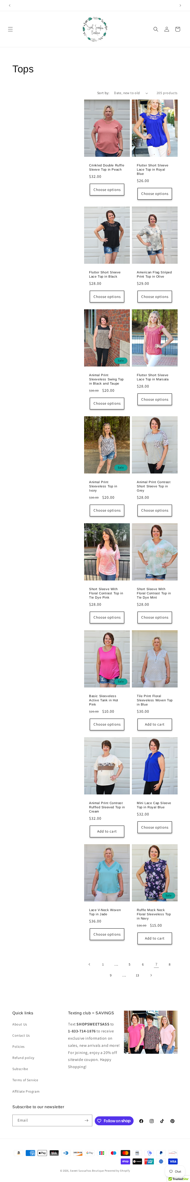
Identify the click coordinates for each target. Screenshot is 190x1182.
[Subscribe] (86, 1120)
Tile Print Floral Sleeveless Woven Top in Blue (155, 700)
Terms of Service (25, 1080)
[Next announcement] (180, 5)
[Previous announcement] (9, 5)
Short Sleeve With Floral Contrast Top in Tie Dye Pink (106, 593)
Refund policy (23, 1057)
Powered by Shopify (117, 1170)
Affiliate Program (26, 1091)
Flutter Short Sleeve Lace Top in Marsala (152, 377)
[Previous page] (89, 964)
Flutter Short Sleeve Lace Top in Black (105, 274)
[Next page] (150, 975)
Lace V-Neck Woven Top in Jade (105, 912)
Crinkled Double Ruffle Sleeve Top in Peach (106, 167)
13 (137, 975)
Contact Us (21, 1035)
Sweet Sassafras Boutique (87, 1170)
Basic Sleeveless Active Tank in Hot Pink (103, 700)
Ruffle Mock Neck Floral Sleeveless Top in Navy (154, 914)
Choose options (107, 189)
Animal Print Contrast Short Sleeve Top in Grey (154, 486)
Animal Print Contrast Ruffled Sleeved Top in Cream (107, 807)
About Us (19, 1024)
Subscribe (20, 1069)
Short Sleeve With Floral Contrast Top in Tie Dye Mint (154, 593)
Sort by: (103, 93)
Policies (18, 1046)
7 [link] (156, 964)
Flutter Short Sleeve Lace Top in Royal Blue (152, 169)
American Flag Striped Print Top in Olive (154, 274)
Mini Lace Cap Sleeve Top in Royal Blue (154, 805)
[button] (10, 29)
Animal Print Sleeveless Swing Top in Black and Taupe (106, 379)
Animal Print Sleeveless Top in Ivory (103, 486)
